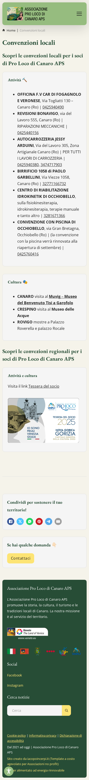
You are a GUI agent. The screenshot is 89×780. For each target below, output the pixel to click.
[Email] (58, 521)
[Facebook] (10, 521)
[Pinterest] (39, 521)
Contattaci (21, 558)
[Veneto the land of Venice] (27, 633)
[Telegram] (48, 521)
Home (11, 30)
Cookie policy (16, 735)
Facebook (14, 675)
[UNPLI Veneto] (64, 651)
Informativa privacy (42, 735)
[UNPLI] (77, 651)
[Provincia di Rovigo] (38, 651)
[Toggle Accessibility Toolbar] (9, 771)
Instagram (15, 685)
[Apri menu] (79, 14)
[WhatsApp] (29, 521)
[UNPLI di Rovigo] (51, 651)
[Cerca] (66, 710)
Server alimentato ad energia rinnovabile (35, 770)
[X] (20, 521)
